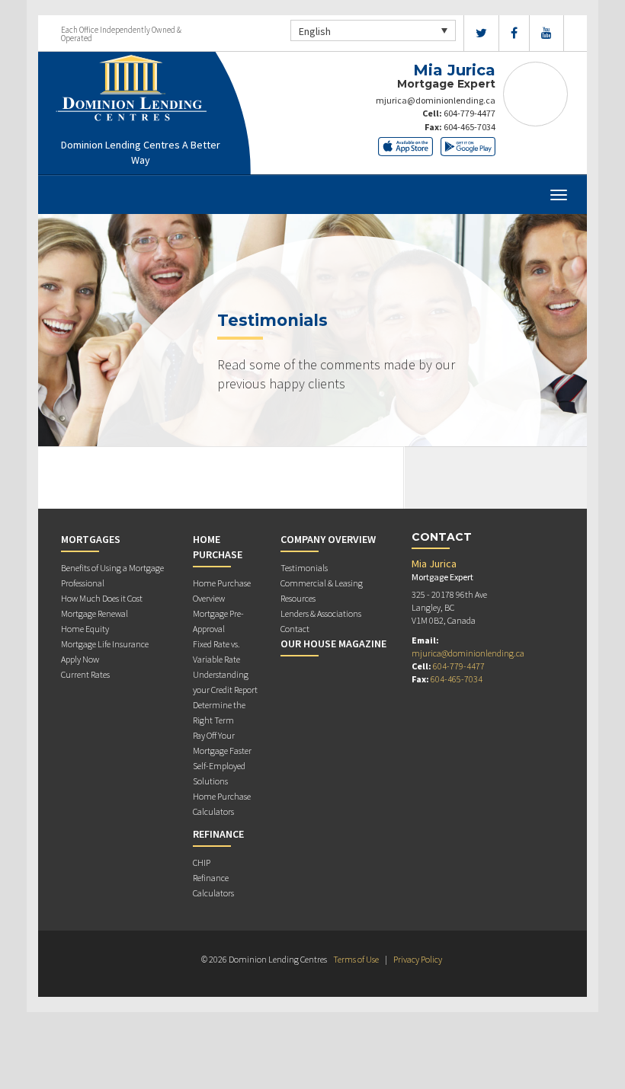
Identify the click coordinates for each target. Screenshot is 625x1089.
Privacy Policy (417, 959)
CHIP (201, 862)
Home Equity (85, 628)
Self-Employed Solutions (219, 773)
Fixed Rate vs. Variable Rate (216, 651)
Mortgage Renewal (94, 613)
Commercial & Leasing (321, 583)
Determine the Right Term (219, 712)
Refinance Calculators (213, 885)
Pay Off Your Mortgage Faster (222, 743)
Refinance (218, 834)
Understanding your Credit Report (225, 682)
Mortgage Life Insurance (105, 644)
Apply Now (80, 659)
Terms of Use (356, 959)
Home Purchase (217, 546)
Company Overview (328, 539)
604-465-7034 (469, 127)
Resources (298, 598)
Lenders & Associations (320, 613)
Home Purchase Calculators (222, 803)
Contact (294, 628)
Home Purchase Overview (222, 590)
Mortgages (90, 539)
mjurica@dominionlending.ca (435, 100)
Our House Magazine (333, 643)
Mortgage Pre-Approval (218, 621)
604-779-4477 (469, 113)
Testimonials (304, 567)
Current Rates (85, 674)
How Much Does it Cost (102, 598)
